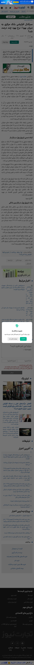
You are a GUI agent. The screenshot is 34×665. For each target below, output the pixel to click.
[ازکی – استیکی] (17, 2)
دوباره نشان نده (13, 339)
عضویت (23, 339)
